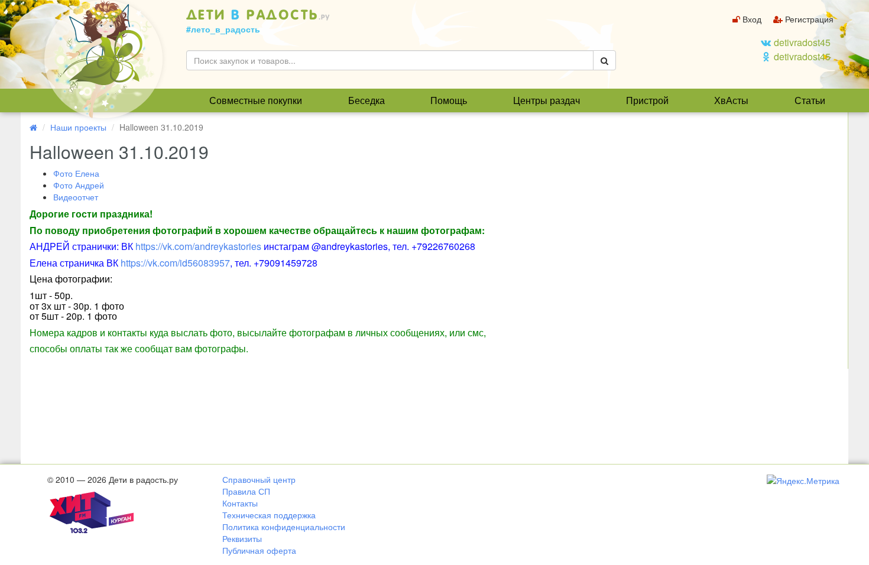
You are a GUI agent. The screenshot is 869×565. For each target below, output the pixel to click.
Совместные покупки (255, 100)
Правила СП (246, 491)
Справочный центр (259, 479)
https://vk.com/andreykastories (198, 246)
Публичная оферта (259, 550)
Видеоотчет (75, 197)
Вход (750, 19)
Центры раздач (546, 100)
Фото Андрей (78, 185)
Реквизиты (242, 538)
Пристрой (647, 100)
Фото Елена (76, 173)
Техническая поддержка (269, 515)
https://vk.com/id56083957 (175, 262)
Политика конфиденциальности (283, 526)
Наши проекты (78, 127)
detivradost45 (802, 42)
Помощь (448, 100)
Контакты (240, 503)
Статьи (810, 100)
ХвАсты (731, 100)
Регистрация (808, 19)
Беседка (366, 100)
